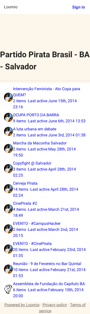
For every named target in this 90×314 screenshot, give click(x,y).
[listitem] (45, 98)
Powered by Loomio (22, 304)
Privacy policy (54, 304)
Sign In (78, 7)
